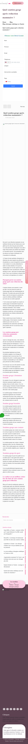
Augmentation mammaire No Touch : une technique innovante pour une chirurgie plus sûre (14, 559)
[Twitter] (11, 709)
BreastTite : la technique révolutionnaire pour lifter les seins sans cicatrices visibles (14, 538)
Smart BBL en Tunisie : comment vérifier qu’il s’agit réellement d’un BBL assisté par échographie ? (14, 532)
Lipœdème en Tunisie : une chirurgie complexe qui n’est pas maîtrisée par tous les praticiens (14, 545)
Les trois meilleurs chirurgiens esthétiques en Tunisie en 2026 (14, 552)
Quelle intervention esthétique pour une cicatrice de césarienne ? (13, 571)
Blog (11, 22)
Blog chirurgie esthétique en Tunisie (13, 24)
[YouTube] (14, 709)
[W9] (11, 585)
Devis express (17, 3)
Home (4, 22)
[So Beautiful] (5, 3)
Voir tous (22, 106)
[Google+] (7, 709)
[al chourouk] (16, 585)
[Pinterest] (17, 709)
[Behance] (21, 709)
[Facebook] (4, 709)
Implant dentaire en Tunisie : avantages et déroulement (14, 565)
